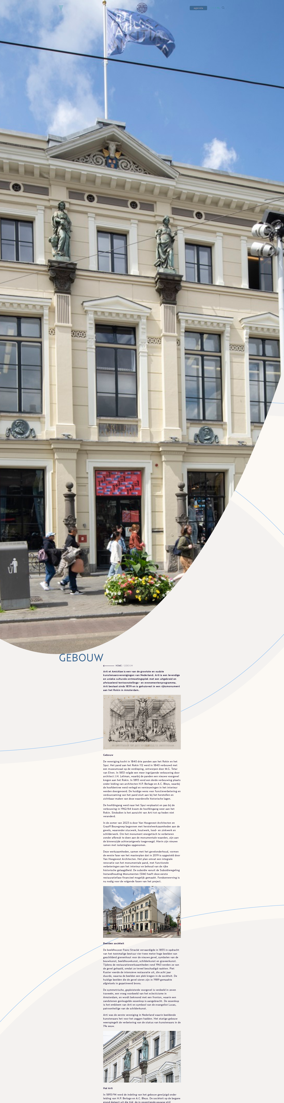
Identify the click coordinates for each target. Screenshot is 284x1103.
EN (212, 8)
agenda (198, 8)
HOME (119, 666)
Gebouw (128, 666)
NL (218, 8)
